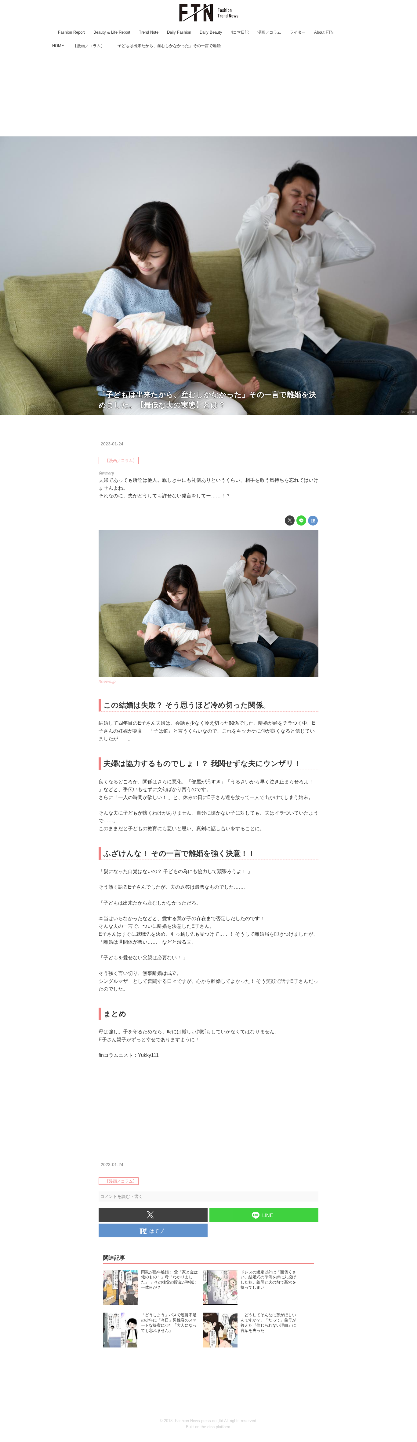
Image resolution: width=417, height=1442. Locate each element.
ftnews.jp (408, 412)
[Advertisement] (208, 93)
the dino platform (215, 1427)
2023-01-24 (112, 443)
